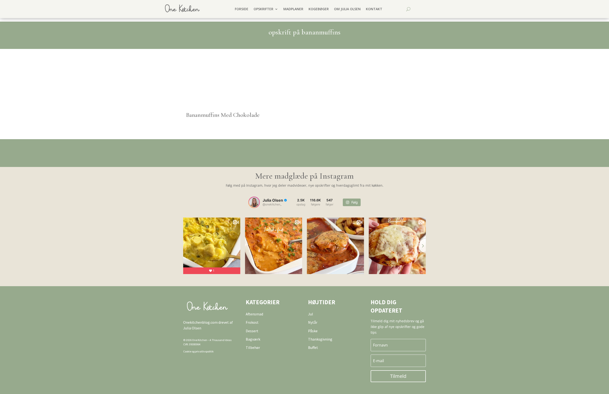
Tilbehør (253, 347)
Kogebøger (319, 9)
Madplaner (293, 9)
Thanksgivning (320, 339)
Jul (310, 314)
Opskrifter (263, 9)
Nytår (312, 322)
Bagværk (253, 339)
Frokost (252, 322)
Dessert (252, 330)
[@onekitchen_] (254, 202)
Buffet (313, 347)
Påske (313, 330)
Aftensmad (254, 314)
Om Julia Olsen (347, 9)
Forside (241, 9)
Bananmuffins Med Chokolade (223, 115)
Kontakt (374, 9)
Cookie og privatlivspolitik (198, 351)
